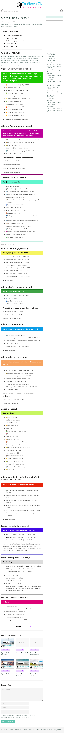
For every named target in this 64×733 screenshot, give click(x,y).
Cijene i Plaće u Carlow (54, 85)
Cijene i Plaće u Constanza (51, 105)
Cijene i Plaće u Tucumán (51, 78)
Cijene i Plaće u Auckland (51, 99)
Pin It (31, 627)
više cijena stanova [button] (10, 519)
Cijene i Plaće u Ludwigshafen (51, 61)
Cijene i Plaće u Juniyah (54, 70)
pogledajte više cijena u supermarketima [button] (16, 119)
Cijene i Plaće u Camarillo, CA (51, 53)
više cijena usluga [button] (10, 350)
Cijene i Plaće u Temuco (54, 102)
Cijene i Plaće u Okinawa (54, 108)
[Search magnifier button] (61, 11)
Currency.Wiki (58, 47)
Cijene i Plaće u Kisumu (54, 64)
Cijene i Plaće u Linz (7, 674)
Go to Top (59, 731)
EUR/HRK (49, 47)
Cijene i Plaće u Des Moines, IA (53, 88)
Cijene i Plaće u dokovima (51, 95)
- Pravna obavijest (51, 729)
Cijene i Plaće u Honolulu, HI (51, 57)
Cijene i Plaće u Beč (22, 653)
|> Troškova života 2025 (7, 729)
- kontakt (59, 729)
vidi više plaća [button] (9, 280)
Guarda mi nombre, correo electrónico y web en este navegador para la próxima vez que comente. (18, 716)
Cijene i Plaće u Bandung (51, 72)
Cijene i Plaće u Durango (54, 75)
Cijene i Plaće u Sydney (54, 91)
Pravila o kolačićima (29, 729)
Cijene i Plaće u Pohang (54, 93)
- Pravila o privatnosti (40, 729)
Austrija (5, 649)
